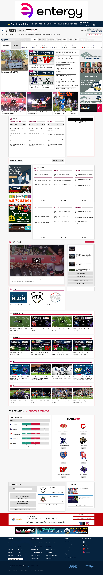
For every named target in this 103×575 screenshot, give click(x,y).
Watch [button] (70, 39)
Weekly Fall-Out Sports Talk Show (80, 280)
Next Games (40, 168)
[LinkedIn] (91, 25)
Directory (58, 39)
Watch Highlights (18, 313)
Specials (10, 552)
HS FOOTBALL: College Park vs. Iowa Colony (17, 129)
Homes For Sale (35, 558)
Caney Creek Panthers (63, 431)
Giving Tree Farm (50, 549)
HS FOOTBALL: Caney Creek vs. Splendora (41, 175)
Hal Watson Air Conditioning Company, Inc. (42, 518)
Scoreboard (6, 45)
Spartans (53, 45)
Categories (90, 241)
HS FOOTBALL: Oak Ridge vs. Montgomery (81, 222)
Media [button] (64, 39)
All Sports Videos (80, 283)
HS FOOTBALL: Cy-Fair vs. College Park (55, 139)
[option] (19, 300)
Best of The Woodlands (36, 543)
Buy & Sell (74, 484)
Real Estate (66, 24)
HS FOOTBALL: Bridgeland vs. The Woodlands (17, 145)
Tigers (44, 45)
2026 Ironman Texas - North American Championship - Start (38, 112)
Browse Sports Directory (51, 504)
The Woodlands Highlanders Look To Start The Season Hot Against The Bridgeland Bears (41, 67)
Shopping (48, 546)
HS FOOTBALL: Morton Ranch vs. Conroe (41, 217)
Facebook (88, 542)
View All (30, 446)
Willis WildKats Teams (22, 498)
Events (40, 24)
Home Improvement (35, 555)
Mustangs (64, 45)
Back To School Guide (51, 543)
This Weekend (32, 121)
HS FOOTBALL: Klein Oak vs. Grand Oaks (18, 139)
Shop (32, 24)
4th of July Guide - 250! (36, 546)
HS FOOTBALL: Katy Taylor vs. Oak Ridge (18, 134)
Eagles (94, 47)
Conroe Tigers (83, 445)
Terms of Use (68, 548)
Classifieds (49, 24)
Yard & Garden (34, 549)
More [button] (76, 39)
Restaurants (49, 552)
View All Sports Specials (81, 505)
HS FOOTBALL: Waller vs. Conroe (41, 222)
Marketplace (49, 558)
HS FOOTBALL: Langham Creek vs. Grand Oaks (62, 222)
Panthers (36, 170)
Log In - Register (69, 545)
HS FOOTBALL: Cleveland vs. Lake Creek (62, 185)
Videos (71, 24)
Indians (56, 170)
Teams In (73, 419)
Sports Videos (16, 242)
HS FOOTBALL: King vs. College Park (83, 185)
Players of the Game (16, 160)
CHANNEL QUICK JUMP (93, 35)
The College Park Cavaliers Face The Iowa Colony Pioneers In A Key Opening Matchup (41, 87)
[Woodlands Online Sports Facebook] (2, 40)
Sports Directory (15, 484)
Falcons (84, 45)
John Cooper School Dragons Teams (22, 509)
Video (19, 555)
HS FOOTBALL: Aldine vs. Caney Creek (42, 180)
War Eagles (78, 207)
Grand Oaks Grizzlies (63, 460)
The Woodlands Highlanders (63, 474)
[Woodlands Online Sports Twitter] (7, 40)
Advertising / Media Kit (70, 557)
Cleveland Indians (83, 431)
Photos (15, 385)
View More (43, 200)
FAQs (66, 554)
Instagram (88, 552)
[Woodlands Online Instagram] (86, 25)
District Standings (16, 417)
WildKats (25, 47)
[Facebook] (84, 25)
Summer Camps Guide (36, 552)
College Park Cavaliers (63, 445)
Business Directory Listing (84, 518)
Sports (55, 24)
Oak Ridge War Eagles (83, 460)
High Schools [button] (42, 39)
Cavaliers (35, 47)
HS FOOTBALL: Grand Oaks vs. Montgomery (55, 129)
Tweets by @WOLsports (80, 122)
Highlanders (45, 47)
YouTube (88, 548)
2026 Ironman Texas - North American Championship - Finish (12, 112)
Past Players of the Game (58, 160)
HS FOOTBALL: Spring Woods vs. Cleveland (61, 175)
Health (60, 24)
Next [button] (93, 314)
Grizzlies (65, 47)
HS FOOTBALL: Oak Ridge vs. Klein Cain (84, 217)
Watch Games (17, 337)
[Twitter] (89, 25)
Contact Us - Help (69, 541)
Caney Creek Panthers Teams (23, 506)
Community (51, 39)
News (36, 24)
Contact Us (40, 570)
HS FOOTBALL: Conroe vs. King (41, 212)
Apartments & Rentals (51, 555)
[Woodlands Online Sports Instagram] (5, 40)
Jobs (44, 24)
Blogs (3, 51)
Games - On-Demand (81, 276)
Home (10, 570)
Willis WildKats (83, 474)
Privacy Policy (68, 551)
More (75, 24)
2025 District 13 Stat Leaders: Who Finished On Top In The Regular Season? (65, 112)
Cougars (74, 47)
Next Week (50, 121)
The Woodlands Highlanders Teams (22, 494)
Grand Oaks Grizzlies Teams (23, 501)
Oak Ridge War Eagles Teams (23, 504)
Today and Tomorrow (15, 121)
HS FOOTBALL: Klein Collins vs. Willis (55, 145)
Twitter (87, 545)
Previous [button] (90, 314)
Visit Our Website (84, 515)
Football (63, 434)
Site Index (15, 570)
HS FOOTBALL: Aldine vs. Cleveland (56, 134)
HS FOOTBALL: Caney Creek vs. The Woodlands (42, 185)
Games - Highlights (81, 273)
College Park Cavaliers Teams (22, 496)
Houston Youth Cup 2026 (9, 72)
